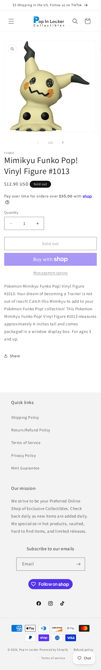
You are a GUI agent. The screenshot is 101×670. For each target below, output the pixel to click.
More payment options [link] (50, 273)
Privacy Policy (23, 455)
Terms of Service (26, 442)
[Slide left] (38, 142)
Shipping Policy (25, 417)
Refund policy (83, 650)
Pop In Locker (29, 649)
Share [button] (15, 355)
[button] (11, 21)
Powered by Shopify (54, 649)
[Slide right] (63, 142)
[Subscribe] (78, 564)
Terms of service (53, 658)
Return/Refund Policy (30, 429)
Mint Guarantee (25, 468)
